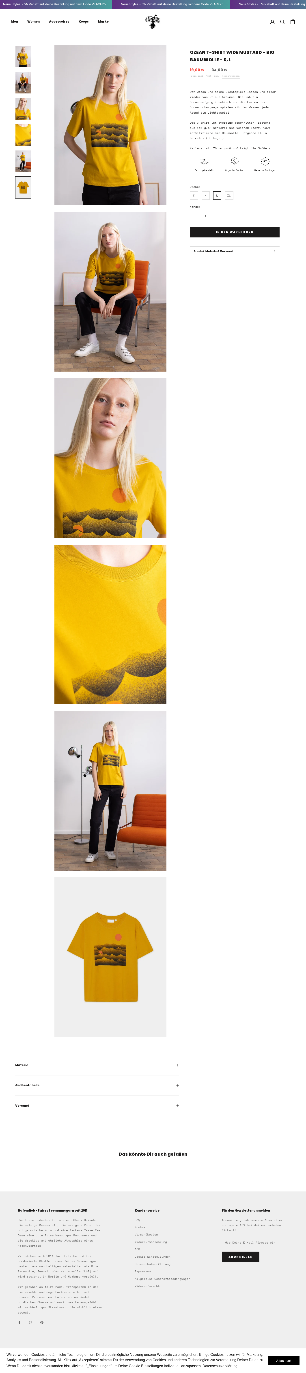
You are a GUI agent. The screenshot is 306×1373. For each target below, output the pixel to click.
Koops (84, 21)
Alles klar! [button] (283, 1360)
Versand (22, 1106)
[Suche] (282, 21)
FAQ (137, 1219)
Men (14, 21)
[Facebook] (19, 1322)
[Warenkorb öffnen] (293, 21)
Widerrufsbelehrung (151, 1242)
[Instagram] (30, 1322)
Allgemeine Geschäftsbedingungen (162, 1278)
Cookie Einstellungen (153, 1256)
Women (33, 21)
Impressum (143, 1271)
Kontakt (141, 1227)
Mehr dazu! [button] (248, 1366)
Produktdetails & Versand (213, 251)
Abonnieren (240, 1257)
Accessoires (59, 21)
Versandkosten (231, 76)
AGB (137, 1249)
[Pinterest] (41, 1322)
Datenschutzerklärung (153, 1264)
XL (229, 195)
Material (22, 1065)
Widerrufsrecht (147, 1286)
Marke (103, 21)
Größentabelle (27, 1085)
